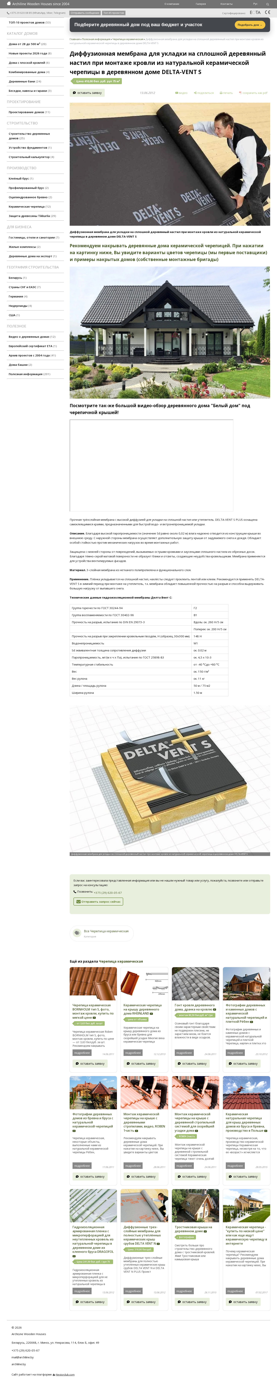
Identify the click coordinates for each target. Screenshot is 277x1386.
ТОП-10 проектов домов (29, 22)
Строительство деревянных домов (29, 136)
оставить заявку (89, 93)
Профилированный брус (28, 188)
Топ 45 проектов (114, 13)
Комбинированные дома (29, 72)
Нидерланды (20, 306)
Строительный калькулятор (31, 157)
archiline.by (19, 1364)
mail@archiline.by (23, 1357)
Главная (75, 39)
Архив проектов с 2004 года (32, 355)
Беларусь (17, 278)
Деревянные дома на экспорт (32, 256)
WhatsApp (39, 13)
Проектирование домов (29, 112)
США (14, 315)
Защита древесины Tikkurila (32, 216)
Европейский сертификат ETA (32, 346)
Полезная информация (29, 374)
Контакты (227, 4)
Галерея (201, 4)
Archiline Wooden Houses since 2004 (40, 4)
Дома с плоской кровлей (29, 62)
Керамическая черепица (29, 206)
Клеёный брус (20, 178)
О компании (171, 4)
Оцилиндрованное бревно (30, 197)
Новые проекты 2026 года (29, 53)
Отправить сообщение (85, 13)
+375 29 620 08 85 (21, 13)
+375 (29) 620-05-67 (108, 892)
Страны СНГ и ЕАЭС (24, 287)
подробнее (82, 1053)
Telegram (59, 13)
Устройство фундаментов (30, 147)
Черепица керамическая (128, 39)
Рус (255, 3)
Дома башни (20, 365)
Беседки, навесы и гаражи (29, 91)
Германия (17, 296)
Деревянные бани (24, 81)
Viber (49, 13)
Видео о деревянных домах (31, 336)
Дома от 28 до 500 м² (27, 44)
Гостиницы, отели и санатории (33, 237)
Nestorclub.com (65, 1374)
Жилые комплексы (24, 247)
